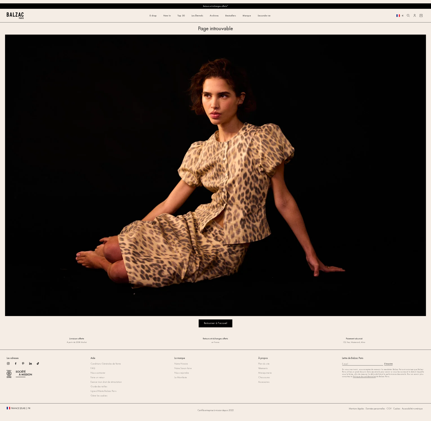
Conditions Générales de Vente (106, 363)
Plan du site (264, 363)
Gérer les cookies (99, 395)
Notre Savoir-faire (183, 368)
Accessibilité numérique (412, 408)
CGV (389, 408)
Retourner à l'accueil (215, 323)
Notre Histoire (181, 363)
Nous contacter (98, 372)
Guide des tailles (99, 386)
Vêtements (263, 368)
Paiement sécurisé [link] (354, 338)
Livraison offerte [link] (76, 338)
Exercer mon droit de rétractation (106, 381)
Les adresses (13, 358)
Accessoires (263, 381)
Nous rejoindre (181, 372)
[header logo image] (15, 18)
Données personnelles (375, 408)
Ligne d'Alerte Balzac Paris (103, 390)
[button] (408, 15)
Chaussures (264, 377)
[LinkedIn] (32, 364)
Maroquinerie (265, 372)
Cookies (396, 408)
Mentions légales (356, 408)
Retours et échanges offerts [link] (215, 338)
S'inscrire (388, 363)
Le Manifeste (180, 377)
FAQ (93, 368)
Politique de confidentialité (364, 376)
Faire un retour (98, 377)
